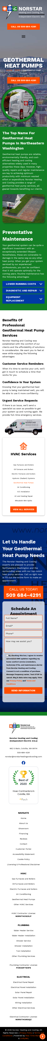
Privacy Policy (16, 681)
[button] (23, 27)
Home (9, 70)
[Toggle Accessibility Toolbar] (42, 1036)
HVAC (17, 70)
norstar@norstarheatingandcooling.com (23, 756)
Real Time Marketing (35, 1035)
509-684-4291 (23, 752)
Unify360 (24, 1038)
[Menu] (23, 37)
